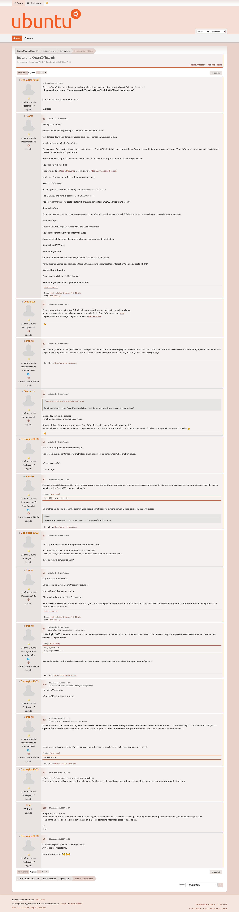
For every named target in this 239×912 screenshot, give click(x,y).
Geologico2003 (30, 79)
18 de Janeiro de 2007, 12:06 (58, 479)
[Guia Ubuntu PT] (29, 145)
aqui (122, 313)
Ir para (182, 885)
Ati (72, 293)
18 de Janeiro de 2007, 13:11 (58, 573)
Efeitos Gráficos (63, 293)
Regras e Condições (204, 908)
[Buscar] (208, 31)
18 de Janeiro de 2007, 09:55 (52, 83)
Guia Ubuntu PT (51, 287)
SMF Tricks (40, 899)
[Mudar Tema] (47, 3)
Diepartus (29, 301)
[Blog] (29, 331)
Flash (52, 293)
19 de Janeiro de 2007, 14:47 (59, 772)
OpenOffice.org (66, 170)
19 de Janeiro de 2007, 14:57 (59, 808)
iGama (29, 115)
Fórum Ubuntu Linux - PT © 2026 (211, 904)
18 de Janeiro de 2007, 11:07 (58, 394)
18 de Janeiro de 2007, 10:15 (58, 119)
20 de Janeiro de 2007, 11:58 (59, 839)
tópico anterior (197, 64)
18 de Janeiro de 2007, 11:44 (58, 442)
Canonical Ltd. (76, 903)
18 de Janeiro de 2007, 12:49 (58, 535)
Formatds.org (54, 295)
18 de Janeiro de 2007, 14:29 (59, 683)
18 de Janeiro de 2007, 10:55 (58, 343)
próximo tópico (214, 64)
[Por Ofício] (29, 377)
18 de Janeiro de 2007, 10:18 (58, 304)
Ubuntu (63, 903)
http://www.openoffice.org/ (104, 170)
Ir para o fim (22, 73)
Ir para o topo (23, 872)
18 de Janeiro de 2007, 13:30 (58, 627)
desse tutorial (94, 316)
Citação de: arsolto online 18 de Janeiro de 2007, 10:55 (65, 401)
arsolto (29, 340)
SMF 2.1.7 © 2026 (20, 907)
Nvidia (78, 293)
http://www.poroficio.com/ (65, 363)
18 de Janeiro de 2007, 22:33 (59, 718)
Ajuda (191, 908)
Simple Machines (38, 907)
